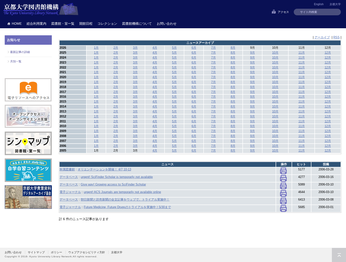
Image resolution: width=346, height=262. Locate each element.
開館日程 (86, 23)
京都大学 (335, 4)
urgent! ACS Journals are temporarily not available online (122, 192)
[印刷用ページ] (283, 172)
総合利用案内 (36, 23)
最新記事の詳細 (20, 52)
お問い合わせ (167, 23)
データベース (69, 177)
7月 (213, 47)
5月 (174, 47)
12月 (328, 52)
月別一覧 (15, 61)
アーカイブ (322, 37)
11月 (301, 52)
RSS (336, 37)
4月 (155, 47)
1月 (96, 47)
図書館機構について (137, 23)
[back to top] (339, 255)
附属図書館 (67, 169)
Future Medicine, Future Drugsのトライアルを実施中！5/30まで (127, 207)
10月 (275, 52)
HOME (17, 23)
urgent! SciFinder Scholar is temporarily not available (117, 177)
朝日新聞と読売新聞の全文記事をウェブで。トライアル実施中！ (125, 199)
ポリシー (56, 252)
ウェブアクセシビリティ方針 (86, 252)
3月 (135, 47)
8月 (233, 47)
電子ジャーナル (70, 192)
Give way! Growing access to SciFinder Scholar (113, 184)
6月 (194, 47)
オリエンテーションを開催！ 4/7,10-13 (104, 169)
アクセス (283, 12)
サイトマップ (36, 252)
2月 (115, 47)
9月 (252, 52)
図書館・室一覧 (62, 23)
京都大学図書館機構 (41, 9)
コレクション (107, 23)
